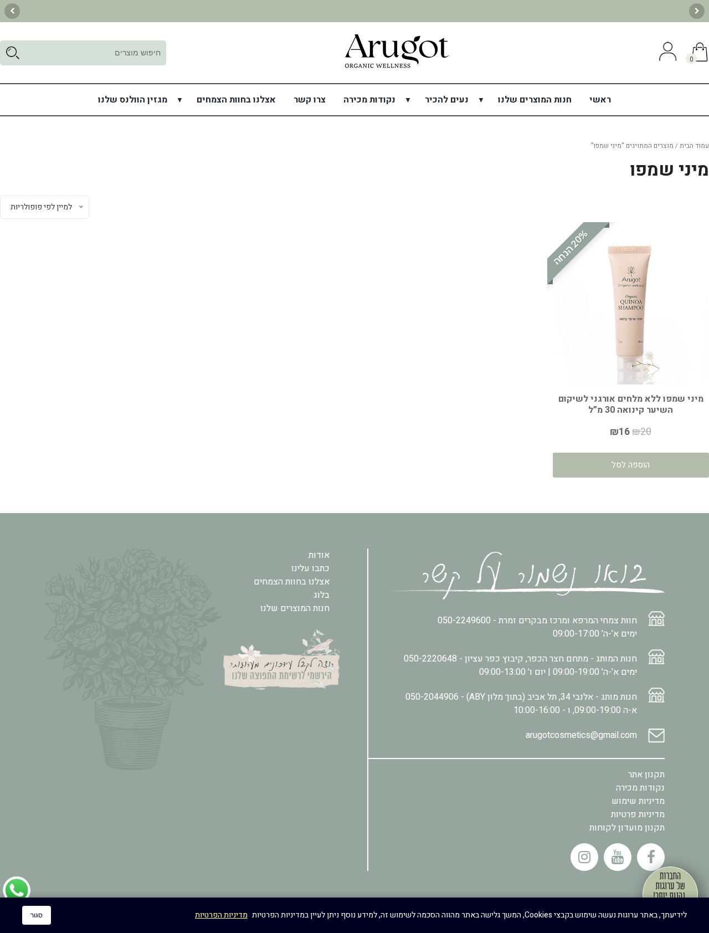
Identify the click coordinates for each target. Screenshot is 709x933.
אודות (319, 555)
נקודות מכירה (369, 99)
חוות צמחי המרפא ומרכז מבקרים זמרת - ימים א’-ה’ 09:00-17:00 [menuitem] (537, 627)
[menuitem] (600, 99)
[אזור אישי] (666, 53)
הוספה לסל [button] (631, 465)
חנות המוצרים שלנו (535, 99)
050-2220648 (430, 658)
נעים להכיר (447, 99)
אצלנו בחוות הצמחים (236, 99)
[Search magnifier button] (12, 53)
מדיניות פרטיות (638, 814)
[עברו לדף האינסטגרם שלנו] (584, 857)
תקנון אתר (646, 774)
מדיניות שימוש (638, 801)
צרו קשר (310, 99)
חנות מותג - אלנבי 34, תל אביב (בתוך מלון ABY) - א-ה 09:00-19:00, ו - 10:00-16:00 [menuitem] (521, 703)
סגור (36, 915)
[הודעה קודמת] (697, 11)
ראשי (600, 99)
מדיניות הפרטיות (221, 915)
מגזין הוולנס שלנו (132, 99)
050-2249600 (464, 620)
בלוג (322, 595)
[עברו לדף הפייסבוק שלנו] (651, 857)
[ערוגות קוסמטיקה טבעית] (396, 67)
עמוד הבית (694, 146)
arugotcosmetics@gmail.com (581, 735)
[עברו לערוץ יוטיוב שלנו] (617, 857)
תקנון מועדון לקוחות (627, 827)
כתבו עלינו (310, 568)
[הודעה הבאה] (12, 11)
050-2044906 (432, 697)
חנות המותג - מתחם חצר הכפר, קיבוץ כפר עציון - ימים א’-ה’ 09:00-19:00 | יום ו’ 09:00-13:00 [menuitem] (520, 665)
